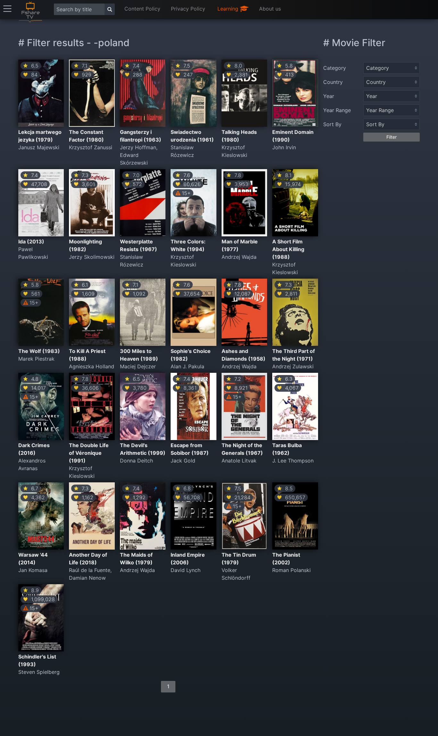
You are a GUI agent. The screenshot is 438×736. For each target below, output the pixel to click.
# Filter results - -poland (74, 42)
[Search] (110, 9)
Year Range (337, 110)
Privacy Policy (188, 8)
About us (270, 8)
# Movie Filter (354, 42)
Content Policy (142, 8)
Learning (228, 8)
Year (328, 96)
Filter (391, 137)
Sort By (332, 124)
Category (334, 68)
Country (333, 82)
